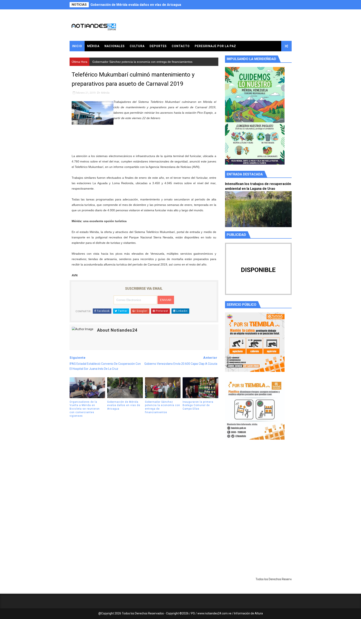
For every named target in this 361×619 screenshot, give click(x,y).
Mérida (93, 46)
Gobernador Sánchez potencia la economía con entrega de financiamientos (150, 5)
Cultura (137, 46)
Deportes (158, 46)
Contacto (181, 46)
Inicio (77, 46)
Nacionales (114, 46)
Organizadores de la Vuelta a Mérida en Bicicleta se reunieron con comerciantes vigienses (85, 408)
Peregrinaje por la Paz (215, 46)
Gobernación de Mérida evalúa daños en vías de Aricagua (123, 405)
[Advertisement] (258, 482)
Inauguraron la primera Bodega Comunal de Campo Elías (198, 405)
